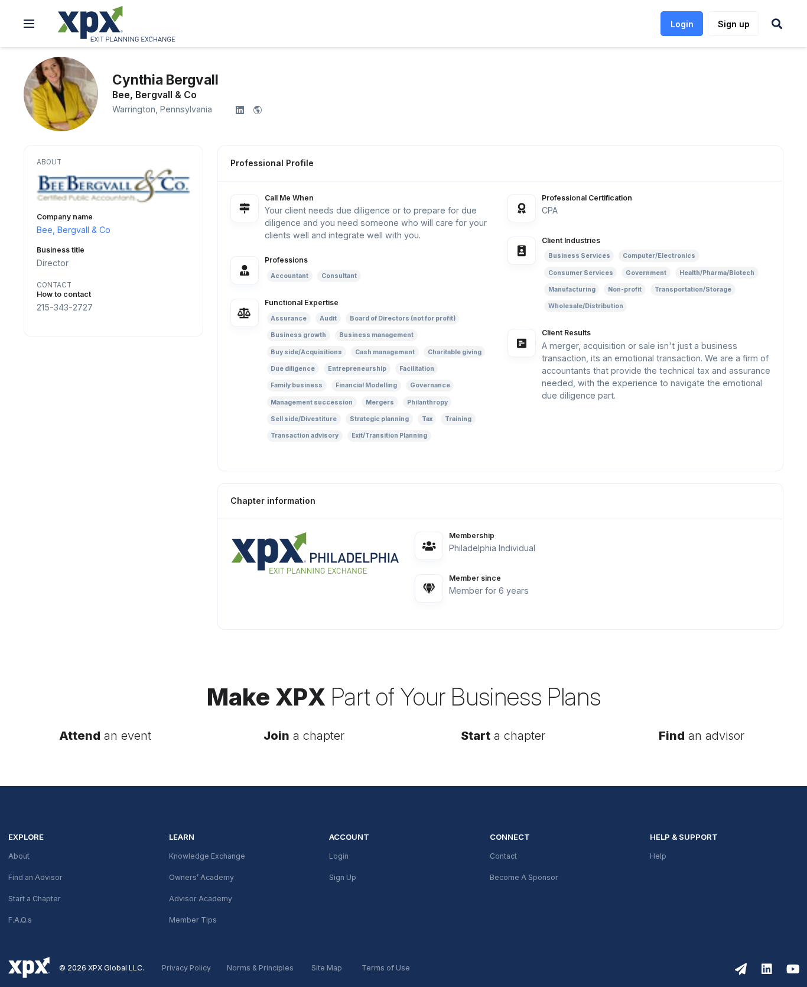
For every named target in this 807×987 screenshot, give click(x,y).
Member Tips (193, 920)
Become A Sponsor (524, 877)
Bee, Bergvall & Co (73, 230)
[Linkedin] (767, 969)
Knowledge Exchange (207, 856)
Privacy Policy (186, 968)
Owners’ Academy (201, 877)
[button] (29, 23)
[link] (315, 552)
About (19, 856)
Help (658, 856)
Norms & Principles (260, 968)
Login (339, 856)
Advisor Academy (200, 899)
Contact (503, 856)
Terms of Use (386, 968)
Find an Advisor (35, 877)
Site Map (326, 968)
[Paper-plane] (741, 969)
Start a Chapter (34, 899)
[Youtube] (793, 969)
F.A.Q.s (20, 920)
